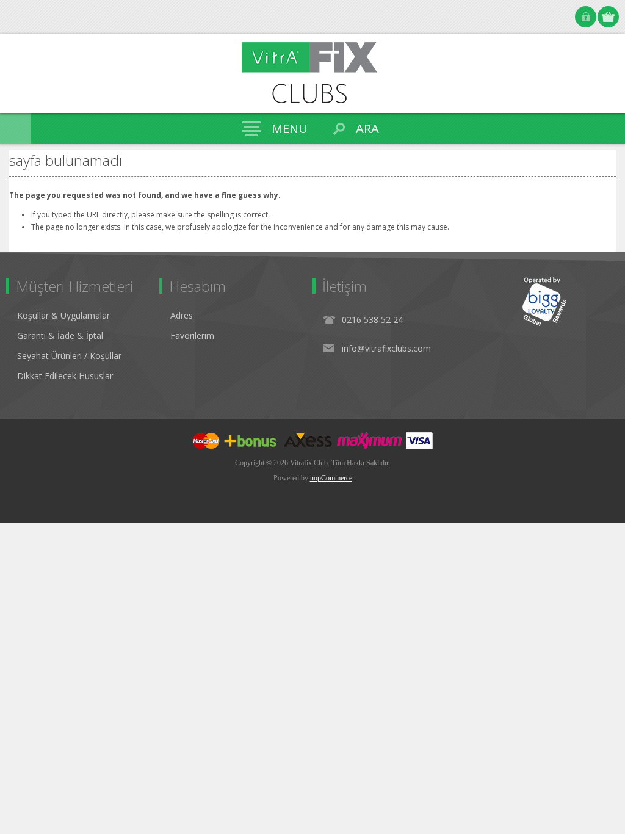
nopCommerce (331, 478)
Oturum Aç (585, 16)
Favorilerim (192, 335)
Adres (181, 315)
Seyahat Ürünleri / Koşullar (69, 355)
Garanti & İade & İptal (60, 335)
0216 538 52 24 (372, 319)
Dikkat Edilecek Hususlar (65, 376)
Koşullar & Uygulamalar (63, 315)
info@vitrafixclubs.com (386, 348)
